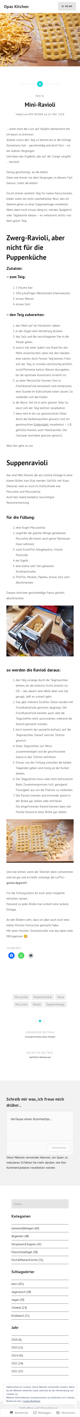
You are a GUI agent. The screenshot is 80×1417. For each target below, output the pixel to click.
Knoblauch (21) (20, 1315)
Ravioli (37, 1004)
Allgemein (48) (20, 1236)
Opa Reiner (35, 114)
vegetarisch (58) (21, 1292)
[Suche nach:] (40, 1204)
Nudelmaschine (43, 997)
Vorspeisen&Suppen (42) (26, 1244)
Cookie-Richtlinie (31, 1401)
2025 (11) (17, 1347)
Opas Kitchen (16, 6)
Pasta (40, 96)
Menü (68, 6)
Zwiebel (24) (19, 1307)
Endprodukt (41, 424)
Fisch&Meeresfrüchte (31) (27, 1260)
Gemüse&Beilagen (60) (25, 1228)
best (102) (17, 1284)
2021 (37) (17, 1371)
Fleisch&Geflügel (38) (24, 1252)
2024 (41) (17, 1355)
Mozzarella (21, 997)
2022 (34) (17, 1363)
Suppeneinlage (55, 1004)
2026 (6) (16, 1339)
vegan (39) (17, 1300)
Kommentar (59, 1147)
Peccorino (21, 1004)
